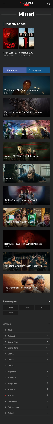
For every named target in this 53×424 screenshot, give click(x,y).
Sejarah (11, 413)
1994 (11, 313)
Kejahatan (12, 371)
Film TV (11, 366)
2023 (42, 307)
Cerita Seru (13, 348)
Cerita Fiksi (13, 342)
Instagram (36, 70)
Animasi (11, 336)
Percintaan (12, 401)
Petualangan (13, 407)
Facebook (12, 70)
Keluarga (12, 377)
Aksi (10, 330)
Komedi (11, 389)
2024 (26, 307)
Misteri (11, 395)
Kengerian (12, 383)
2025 (11, 307)
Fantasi (11, 360)
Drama (11, 354)
